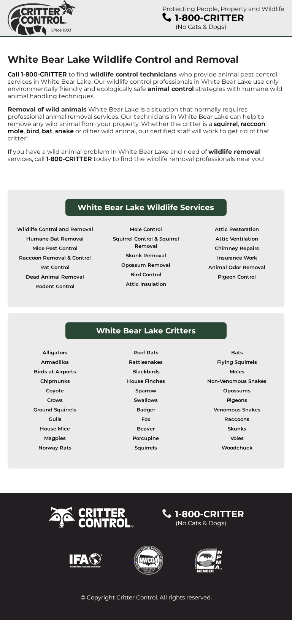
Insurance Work (237, 258)
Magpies (55, 438)
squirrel (226, 124)
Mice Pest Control (55, 248)
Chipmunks (55, 381)
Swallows (146, 400)
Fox (145, 419)
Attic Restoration (237, 229)
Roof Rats (146, 352)
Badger (145, 410)
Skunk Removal (146, 255)
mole (16, 131)
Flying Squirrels (237, 362)
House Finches (146, 381)
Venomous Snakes (237, 410)
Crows (55, 400)
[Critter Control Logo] (41, 18)
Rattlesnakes (146, 362)
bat (47, 131)
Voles (237, 438)
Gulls (55, 419)
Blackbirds (146, 372)
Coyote (55, 391)
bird (32, 131)
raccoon (253, 124)
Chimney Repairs (237, 248)
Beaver (146, 429)
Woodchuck (237, 448)
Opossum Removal (145, 265)
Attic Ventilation (237, 239)
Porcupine (146, 438)
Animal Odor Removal (236, 267)
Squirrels (146, 448)
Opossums (237, 391)
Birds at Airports (55, 372)
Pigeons (237, 400)
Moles (237, 372)
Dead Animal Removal (55, 277)
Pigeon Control (237, 277)
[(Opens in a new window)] (102, 559)
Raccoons (236, 419)
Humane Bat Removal (55, 239)
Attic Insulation (146, 284)
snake (64, 131)
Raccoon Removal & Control (55, 258)
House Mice (55, 429)
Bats (237, 352)
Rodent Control (55, 286)
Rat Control (55, 267)
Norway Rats (54, 448)
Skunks (237, 429)
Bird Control (145, 274)
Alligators (55, 352)
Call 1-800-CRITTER (37, 74)
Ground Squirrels (54, 410)
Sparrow (145, 391)
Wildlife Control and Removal (55, 229)
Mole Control (146, 229)
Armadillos (55, 362)
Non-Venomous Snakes (237, 381)
